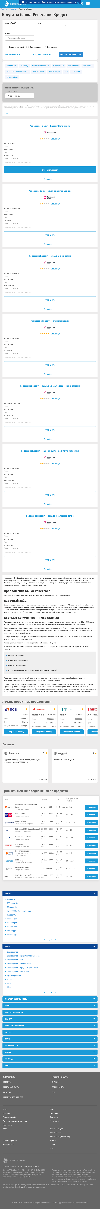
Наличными (11, 66)
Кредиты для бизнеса (13, 1097)
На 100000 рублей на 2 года (19, 911)
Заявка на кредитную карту (60, 1137)
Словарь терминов (10, 1141)
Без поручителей (16, 47)
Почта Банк (20, 814)
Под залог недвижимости (18, 71)
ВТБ (66, 71)
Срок (39, 23)
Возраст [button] (9, 1032)
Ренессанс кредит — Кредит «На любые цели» (50, 516)
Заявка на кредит (56, 1129)
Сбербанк (76, 71)
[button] (19, 96)
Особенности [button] (11, 1046)
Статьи (52, 1144)
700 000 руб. (12, 903)
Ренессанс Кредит (16, 38)
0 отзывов (52, 715)
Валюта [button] (8, 1019)
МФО (5, 1129)
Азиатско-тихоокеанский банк (26, 806)
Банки (7, 33)
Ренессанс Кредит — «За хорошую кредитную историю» (50, 451)
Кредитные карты (60, 1077)
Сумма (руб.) (10, 23)
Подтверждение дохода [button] (16, 999)
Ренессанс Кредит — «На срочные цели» (50, 256)
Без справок (35, 47)
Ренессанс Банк (22, 867)
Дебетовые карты (11, 1087)
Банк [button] (7, 1066)
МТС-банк (93, 715)
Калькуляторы (8, 1144)
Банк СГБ (19, 860)
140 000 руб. (12, 923)
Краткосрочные (14, 975)
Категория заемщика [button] (14, 1026)
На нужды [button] (9, 1059)
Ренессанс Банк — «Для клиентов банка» (50, 191)
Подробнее (19, 1187)
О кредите (50, 235)
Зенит (63, 715)
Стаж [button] (7, 1039)
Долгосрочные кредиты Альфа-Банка (23, 956)
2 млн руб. (11, 899)
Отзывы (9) (55, 139)
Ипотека (7, 1092)
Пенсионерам (54, 71)
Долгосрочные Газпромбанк (19, 964)
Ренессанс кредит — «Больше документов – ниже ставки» (50, 386)
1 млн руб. (11, 915)
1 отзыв (25, 714)
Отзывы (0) (55, 334)
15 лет (9, 987)
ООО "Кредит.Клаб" (23, 875)
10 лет (9, 979)
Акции (52, 1148)
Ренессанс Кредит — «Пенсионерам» (50, 321)
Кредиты (7, 1082)
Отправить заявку (50, 170)
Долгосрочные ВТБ (15, 960)
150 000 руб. (12, 934)
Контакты (6, 1113)
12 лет (9, 983)
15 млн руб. (12, 930)
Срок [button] (7, 946)
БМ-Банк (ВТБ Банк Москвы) (27, 829)
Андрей (62, 753)
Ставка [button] (8, 1052)
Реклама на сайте (9, 1117)
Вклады (55, 1082)
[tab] (50, 893)
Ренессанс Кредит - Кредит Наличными (50, 126)
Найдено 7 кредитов (42, 54)
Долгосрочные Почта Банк (18, 971)
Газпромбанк (12, 77)
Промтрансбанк (22, 851)
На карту (24, 66)
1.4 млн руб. (12, 927)
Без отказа (52, 47)
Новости (53, 1141)
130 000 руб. (12, 919)
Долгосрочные (13, 952)
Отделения (54, 1113)
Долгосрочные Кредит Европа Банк (22, 968)
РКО (53, 1092)
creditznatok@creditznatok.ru (28, 1167)
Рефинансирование (40, 66)
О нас (5, 1109)
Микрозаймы (9, 1077)
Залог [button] (7, 1006)
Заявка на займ (55, 1133)
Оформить (91, 807)
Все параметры (12, 54)
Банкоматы (54, 1117)
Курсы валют (54, 1121)
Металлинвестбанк (23, 837)
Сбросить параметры (70, 54)
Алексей (14, 753)
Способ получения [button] (14, 1012)
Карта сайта (7, 1125)
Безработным (38, 71)
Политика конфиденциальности (15, 1121)
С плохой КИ (58, 66)
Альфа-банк (38, 715)
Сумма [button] (8, 894)
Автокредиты (58, 1087)
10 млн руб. (12, 907)
